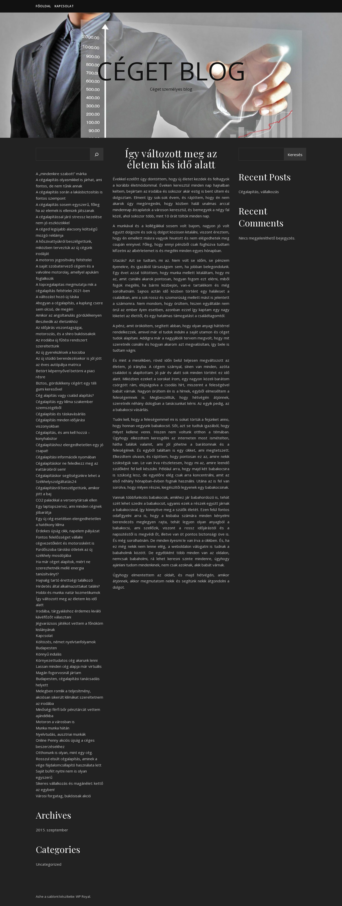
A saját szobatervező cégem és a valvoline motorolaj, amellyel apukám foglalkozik (67, 272)
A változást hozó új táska (57, 296)
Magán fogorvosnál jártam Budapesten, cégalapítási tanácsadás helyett (68, 678)
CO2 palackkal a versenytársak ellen (66, 499)
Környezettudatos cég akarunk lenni (67, 660)
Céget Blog (171, 70)
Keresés (295, 154)
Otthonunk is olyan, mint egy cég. (64, 752)
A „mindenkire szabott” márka (61, 173)
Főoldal (43, 6)
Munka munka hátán (52, 727)
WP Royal (83, 896)
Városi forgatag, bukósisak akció (63, 795)
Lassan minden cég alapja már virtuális (69, 666)
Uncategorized (48, 864)
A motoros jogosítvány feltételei (64, 259)
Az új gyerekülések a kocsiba (60, 352)
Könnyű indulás (49, 654)
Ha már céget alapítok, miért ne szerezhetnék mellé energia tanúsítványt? (63, 567)
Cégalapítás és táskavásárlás (61, 413)
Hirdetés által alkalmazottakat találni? (68, 586)
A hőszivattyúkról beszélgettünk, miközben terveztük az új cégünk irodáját (64, 247)
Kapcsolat (64, 6)
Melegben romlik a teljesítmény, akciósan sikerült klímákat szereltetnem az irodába (69, 697)
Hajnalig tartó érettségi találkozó (64, 580)
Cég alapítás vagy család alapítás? (65, 395)
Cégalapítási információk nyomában (66, 456)
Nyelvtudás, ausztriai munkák (61, 734)
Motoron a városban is (55, 721)
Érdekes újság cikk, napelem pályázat (68, 530)
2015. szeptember (52, 829)
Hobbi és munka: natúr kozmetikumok (68, 592)
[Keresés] (96, 154)
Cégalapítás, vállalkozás (259, 191)
